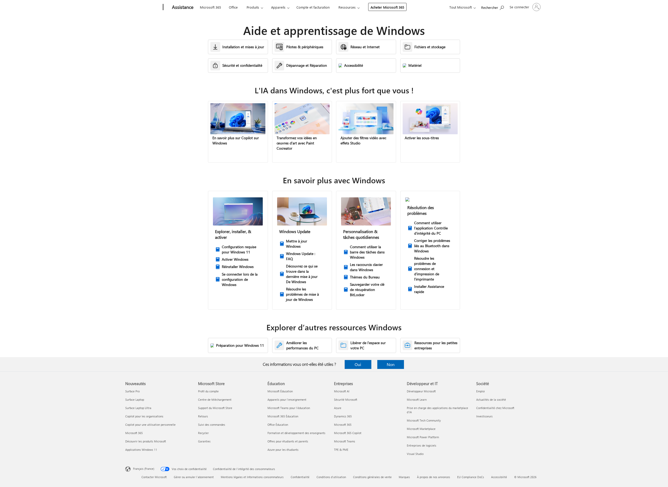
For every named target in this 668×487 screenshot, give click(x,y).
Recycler (203, 433)
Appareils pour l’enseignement (286, 399)
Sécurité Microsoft (345, 399)
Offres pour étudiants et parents (287, 441)
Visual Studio (415, 454)
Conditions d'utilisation (331, 477)
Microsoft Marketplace (421, 429)
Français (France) (143, 469)
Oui (358, 364)
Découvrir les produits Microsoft (145, 441)
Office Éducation (277, 425)
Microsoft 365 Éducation (282, 416)
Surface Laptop (134, 399)
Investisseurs (484, 416)
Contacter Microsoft (154, 477)
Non (391, 364)
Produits (253, 7)
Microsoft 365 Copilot (347, 433)
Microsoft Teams (344, 441)
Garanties (204, 441)
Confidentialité (300, 477)
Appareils (278, 7)
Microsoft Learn (417, 399)
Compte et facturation (313, 7)
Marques (404, 477)
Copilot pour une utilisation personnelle (150, 425)
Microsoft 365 (210, 7)
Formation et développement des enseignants (296, 433)
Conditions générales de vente (372, 477)
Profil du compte (208, 391)
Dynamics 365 (343, 416)
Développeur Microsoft (421, 391)
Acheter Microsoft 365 (387, 7)
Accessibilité (499, 477)
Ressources (347, 7)
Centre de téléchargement (214, 399)
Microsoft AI (341, 391)
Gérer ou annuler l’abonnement (194, 477)
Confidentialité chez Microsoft (495, 408)
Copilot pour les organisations (144, 416)
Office (233, 7)
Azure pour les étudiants (283, 450)
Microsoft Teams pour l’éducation (288, 408)
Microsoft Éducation (280, 391)
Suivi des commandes (211, 425)
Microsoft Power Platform (423, 437)
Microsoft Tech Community (424, 420)
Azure (337, 408)
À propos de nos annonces (433, 477)
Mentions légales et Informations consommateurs (252, 477)
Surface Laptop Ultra (138, 408)
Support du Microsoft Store (215, 408)
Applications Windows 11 (141, 450)
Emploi (480, 391)
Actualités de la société (491, 399)
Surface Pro (132, 391)
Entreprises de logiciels (421, 445)
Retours (203, 416)
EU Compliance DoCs (470, 477)
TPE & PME (341, 450)
